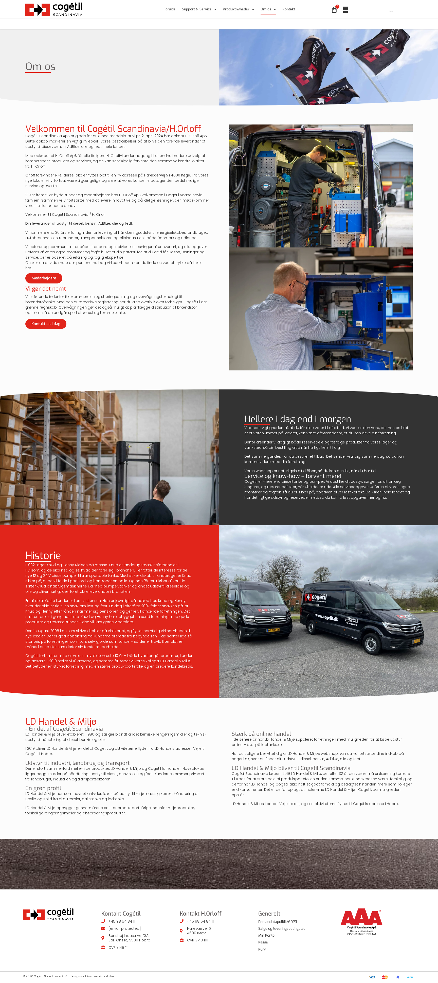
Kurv (262, 949)
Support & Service (197, 9)
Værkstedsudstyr (177, 24)
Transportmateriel (247, 24)
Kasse (263, 942)
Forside (169, 9)
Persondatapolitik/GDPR (277, 921)
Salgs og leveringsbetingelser (282, 928)
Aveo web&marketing (101, 976)
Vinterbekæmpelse (288, 24)
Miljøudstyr (212, 24)
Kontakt (288, 9)
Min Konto (266, 935)
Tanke (147, 24)
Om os (266, 9)
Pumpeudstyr (119, 24)
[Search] (387, 9)
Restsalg (322, 24)
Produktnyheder (236, 9)
